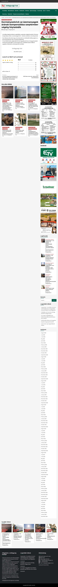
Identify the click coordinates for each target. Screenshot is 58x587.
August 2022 (43, 428)
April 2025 (43, 364)
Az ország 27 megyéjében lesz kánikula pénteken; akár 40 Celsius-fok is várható (33, 105)
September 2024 (44, 378)
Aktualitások (11, 10)
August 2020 (43, 476)
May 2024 (43, 386)
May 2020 (43, 482)
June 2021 (43, 456)
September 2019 (44, 498)
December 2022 (44, 420)
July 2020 (43, 478)
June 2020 (43, 480)
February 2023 (44, 416)
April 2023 (43, 412)
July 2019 (43, 502)
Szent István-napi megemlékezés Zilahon (19, 131)
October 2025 (44, 352)
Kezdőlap (4, 10)
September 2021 (44, 450)
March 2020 (43, 486)
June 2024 (43, 384)
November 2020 (44, 470)
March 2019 (43, 510)
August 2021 (43, 452)
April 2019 (43, 508)
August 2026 (43, 332)
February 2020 (44, 488)
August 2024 (43, 380)
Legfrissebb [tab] (44, 236)
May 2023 (43, 410)
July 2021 (43, 454)
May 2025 (43, 362)
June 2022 (43, 432)
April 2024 (43, 388)
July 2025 (43, 358)
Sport (44, 10)
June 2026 (43, 336)
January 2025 (43, 370)
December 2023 (44, 396)
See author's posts (18, 51)
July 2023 (43, 406)
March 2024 (43, 390)
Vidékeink (21, 10)
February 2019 (44, 512)
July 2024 (43, 382)
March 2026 (43, 342)
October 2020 (44, 472)
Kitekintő (10, 14)
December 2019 (44, 492)
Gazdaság (39, 10)
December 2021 (44, 444)
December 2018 (44, 516)
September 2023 (44, 402)
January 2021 (43, 466)
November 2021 (44, 446)
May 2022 (43, 434)
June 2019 (43, 504)
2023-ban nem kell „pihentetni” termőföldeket (31, 76)
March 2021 (43, 462)
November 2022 (44, 422)
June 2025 (43, 360)
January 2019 (43, 514)
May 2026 (43, 338)
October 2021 (44, 448)
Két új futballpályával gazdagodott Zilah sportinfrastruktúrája (33, 132)
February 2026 (44, 344)
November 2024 (44, 374)
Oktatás (27, 10)
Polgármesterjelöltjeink (19, 14)
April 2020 (43, 484)
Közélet (17, 10)
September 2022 (44, 426)
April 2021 (43, 460)
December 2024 (44, 372)
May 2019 (43, 506)
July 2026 (43, 335)
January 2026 (43, 346)
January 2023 (43, 418)
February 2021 (44, 464)
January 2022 (43, 442)
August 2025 (43, 356)
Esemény (4, 14)
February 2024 (44, 392)
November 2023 (44, 398)
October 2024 (44, 376)
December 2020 (44, 468)
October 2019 (44, 496)
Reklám (27, 14)
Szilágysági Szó (11, 29)
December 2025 (44, 348)
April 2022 (43, 436)
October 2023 (44, 400)
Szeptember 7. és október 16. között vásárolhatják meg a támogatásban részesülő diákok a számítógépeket (7, 105)
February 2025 (44, 368)
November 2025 (44, 350)
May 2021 (43, 458)
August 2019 (43, 500)
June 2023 (43, 408)
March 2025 (43, 366)
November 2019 (44, 494)
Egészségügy (33, 10)
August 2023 (43, 404)
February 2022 (44, 440)
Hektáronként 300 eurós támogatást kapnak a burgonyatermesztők (50, 279)
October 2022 (44, 424)
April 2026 (43, 340)
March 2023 (43, 414)
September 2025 (44, 354)
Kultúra (48, 10)
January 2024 (43, 394)
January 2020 (43, 490)
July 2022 (43, 430)
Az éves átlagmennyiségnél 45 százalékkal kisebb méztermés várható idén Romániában (10, 77)
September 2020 (44, 474)
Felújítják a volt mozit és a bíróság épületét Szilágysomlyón (49, 257)
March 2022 (43, 438)
